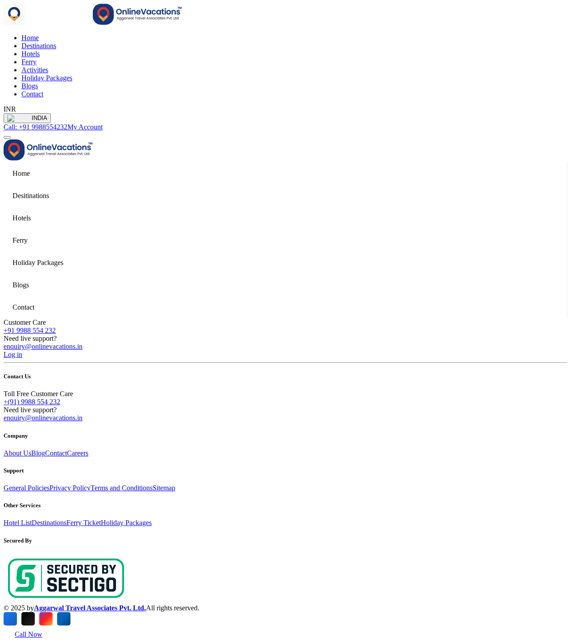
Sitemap (164, 488)
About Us (17, 453)
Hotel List (18, 522)
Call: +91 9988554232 (35, 127)
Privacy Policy (70, 488)
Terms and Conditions (122, 488)
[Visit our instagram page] (46, 618)
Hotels (30, 54)
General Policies (27, 488)
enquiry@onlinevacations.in (43, 346)
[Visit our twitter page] (28, 618)
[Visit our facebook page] (10, 618)
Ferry (29, 62)
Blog (38, 453)
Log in (13, 354)
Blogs (29, 86)
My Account (85, 127)
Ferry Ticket (83, 522)
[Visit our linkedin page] (63, 618)
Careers (77, 453)
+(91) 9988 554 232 (32, 402)
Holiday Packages (46, 78)
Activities (34, 70)
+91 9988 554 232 (30, 330)
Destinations (38, 46)
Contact (32, 94)
